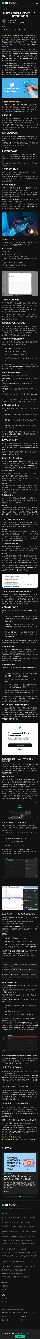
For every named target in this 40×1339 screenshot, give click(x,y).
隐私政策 (23, 1316)
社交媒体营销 (7, 1173)
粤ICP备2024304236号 (9, 1312)
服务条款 (4, 1316)
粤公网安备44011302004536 (27, 1312)
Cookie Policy (24, 1333)
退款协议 (23, 1320)
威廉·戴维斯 (12, 20)
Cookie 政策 (5, 1320)
